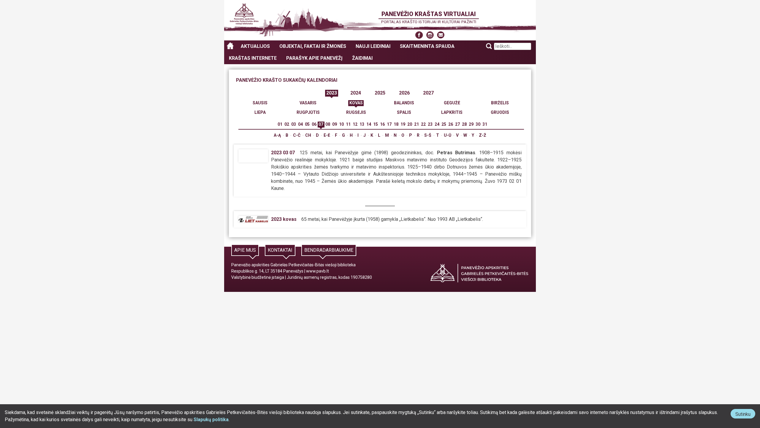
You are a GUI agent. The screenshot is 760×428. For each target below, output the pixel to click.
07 (321, 124)
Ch (308, 135)
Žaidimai (362, 58)
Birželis (500, 102)
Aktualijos (255, 46)
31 (484, 124)
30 (478, 124)
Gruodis (500, 112)
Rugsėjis (356, 112)
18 (396, 124)
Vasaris (308, 102)
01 (280, 124)
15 (375, 124)
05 (307, 124)
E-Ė (327, 135)
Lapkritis (452, 112)
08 (327, 124)
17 (389, 124)
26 (450, 124)
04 (300, 124)
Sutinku (745, 414)
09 (334, 124)
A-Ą (277, 135)
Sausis (260, 102)
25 (443, 124)
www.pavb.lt (317, 271)
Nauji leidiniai (373, 46)
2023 (331, 93)
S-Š (427, 135)
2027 (428, 93)
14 (368, 124)
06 (314, 124)
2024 (355, 93)
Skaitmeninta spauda (427, 46)
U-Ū (447, 135)
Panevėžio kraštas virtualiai (428, 14)
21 (416, 124)
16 (382, 124)
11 (348, 124)
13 (362, 124)
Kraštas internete (253, 58)
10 (341, 124)
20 (409, 124)
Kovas (356, 102)
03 (293, 124)
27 (457, 124)
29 (471, 124)
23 (430, 124)
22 (423, 124)
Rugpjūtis (308, 112)
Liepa (260, 112)
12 (355, 124)
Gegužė (452, 102)
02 (286, 124)
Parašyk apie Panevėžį (314, 58)
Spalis (404, 112)
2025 (380, 93)
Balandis (404, 102)
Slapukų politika (211, 419)
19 (402, 124)
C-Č (296, 135)
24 (437, 124)
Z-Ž (482, 135)
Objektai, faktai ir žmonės (312, 46)
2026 (404, 93)
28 (464, 124)
